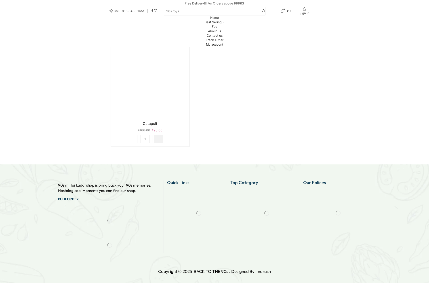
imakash (263, 271)
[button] (158, 139)
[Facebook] (152, 11)
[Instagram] (155, 11)
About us (214, 31)
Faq (214, 26)
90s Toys (338, 60)
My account (214, 44)
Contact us (215, 35)
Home (214, 17)
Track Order (214, 40)
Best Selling (213, 22)
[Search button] (263, 11)
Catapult (150, 123)
